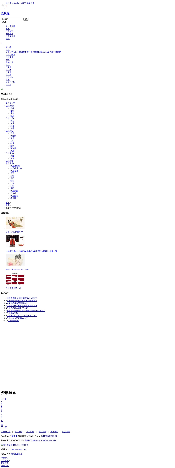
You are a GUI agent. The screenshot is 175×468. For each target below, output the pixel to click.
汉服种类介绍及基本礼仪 (17, 318)
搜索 (26, 19)
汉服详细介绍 (13, 321)
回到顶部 (5, 466)
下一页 (4, 427)
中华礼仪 (9, 62)
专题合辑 (10, 163)
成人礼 (13, 193)
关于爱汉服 (5, 432)
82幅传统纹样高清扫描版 (17, 303)
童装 (12, 146)
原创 (8, 29)
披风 (12, 143)
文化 (8, 65)
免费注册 (30, 3)
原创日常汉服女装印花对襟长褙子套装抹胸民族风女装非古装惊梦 (33, 52)
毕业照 (13, 198)
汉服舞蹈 (14, 191)
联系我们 (5, 463)
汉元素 (8, 85)
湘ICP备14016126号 (50, 436)
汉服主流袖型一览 (13, 288)
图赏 (12, 113)
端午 (12, 181)
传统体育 (9, 31)
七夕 (12, 183)
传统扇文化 (10, 36)
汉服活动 (9, 77)
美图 (12, 156)
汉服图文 (10, 153)
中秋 (12, 186)
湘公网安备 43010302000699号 (15, 445)
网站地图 (42, 432)
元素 (8, 80)
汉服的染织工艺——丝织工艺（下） (22, 316)
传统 (8, 60)
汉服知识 (10, 118)
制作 (12, 123)
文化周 (8, 47)
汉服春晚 (14, 171)
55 (2, 425)
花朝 (12, 176)
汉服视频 (9, 161)
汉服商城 (10, 131)
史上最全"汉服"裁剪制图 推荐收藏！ (22, 301)
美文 (12, 158)
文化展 (8, 75)
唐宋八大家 (10, 82)
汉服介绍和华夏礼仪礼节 (17, 308)
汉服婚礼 (14, 196)
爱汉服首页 (10, 103)
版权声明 (54, 432)
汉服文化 (9, 57)
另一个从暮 (10, 26)
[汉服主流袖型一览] (15, 284)
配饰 (12, 141)
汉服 (8, 50)
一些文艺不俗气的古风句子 (17, 269)
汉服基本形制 (12, 313)
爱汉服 (5, 13)
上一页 (4, 399)
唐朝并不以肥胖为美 (14, 232)
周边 (12, 151)
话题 (12, 116)
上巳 (12, 178)
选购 (12, 128)
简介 (12, 121)
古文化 (8, 67)
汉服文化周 (10, 55)
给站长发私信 (16, 454)
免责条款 (66, 432)
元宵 (12, 173)
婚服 (12, 138)
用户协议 (30, 432)
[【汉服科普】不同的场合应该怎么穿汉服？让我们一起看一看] (15, 247)
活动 (8, 39)
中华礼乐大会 (16, 168)
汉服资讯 (10, 106)
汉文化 (8, 72)
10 (2, 421)
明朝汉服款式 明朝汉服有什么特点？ (22, 298)
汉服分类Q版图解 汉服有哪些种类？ (22, 306)
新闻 (12, 108)
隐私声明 (18, 432)
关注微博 (5, 461)
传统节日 (9, 34)
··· (2, 423)
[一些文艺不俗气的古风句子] (15, 265)
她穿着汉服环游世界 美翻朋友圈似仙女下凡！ (26, 311)
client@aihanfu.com (18, 449)
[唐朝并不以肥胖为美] (15, 228)
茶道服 (13, 148)
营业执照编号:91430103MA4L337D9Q (40, 440)
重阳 (12, 188)
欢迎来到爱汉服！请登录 (16, 3)
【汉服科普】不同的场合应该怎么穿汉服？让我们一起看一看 (31, 251)
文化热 (8, 70)
